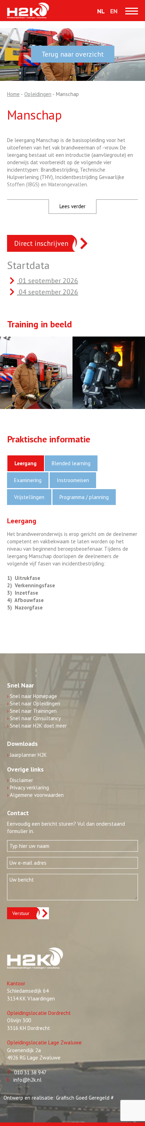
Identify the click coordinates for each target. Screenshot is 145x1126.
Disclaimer (20, 780)
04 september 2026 (47, 291)
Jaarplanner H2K (27, 754)
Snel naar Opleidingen (33, 703)
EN (114, 11)
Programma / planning (84, 497)
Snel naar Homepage (32, 696)
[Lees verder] (72, 191)
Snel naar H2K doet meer (37, 725)
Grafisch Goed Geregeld (82, 1097)
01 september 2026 (47, 280)
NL (101, 11)
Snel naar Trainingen (32, 711)
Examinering (28, 480)
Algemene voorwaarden (35, 795)
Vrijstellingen (29, 497)
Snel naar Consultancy (34, 718)
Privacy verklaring (28, 787)
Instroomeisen (73, 480)
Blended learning (71, 463)
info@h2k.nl (27, 1079)
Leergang (25, 463)
